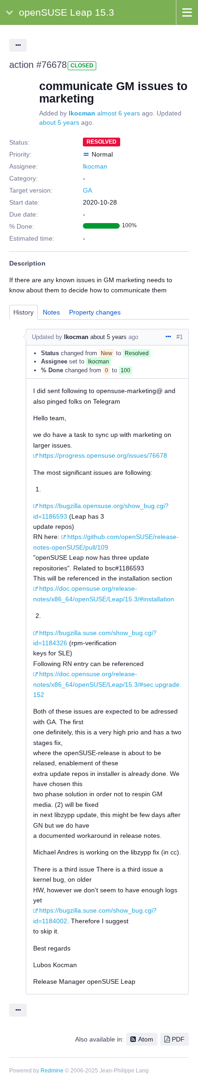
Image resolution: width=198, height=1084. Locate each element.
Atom (145, 1039)
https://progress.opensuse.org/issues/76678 (103, 455)
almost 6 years (118, 113)
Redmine (52, 1070)
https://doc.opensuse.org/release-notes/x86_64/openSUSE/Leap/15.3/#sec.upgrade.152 (107, 684)
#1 (179, 336)
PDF (178, 1039)
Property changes (95, 312)
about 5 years (59, 122)
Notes (51, 312)
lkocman (82, 113)
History (23, 312)
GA (87, 190)
